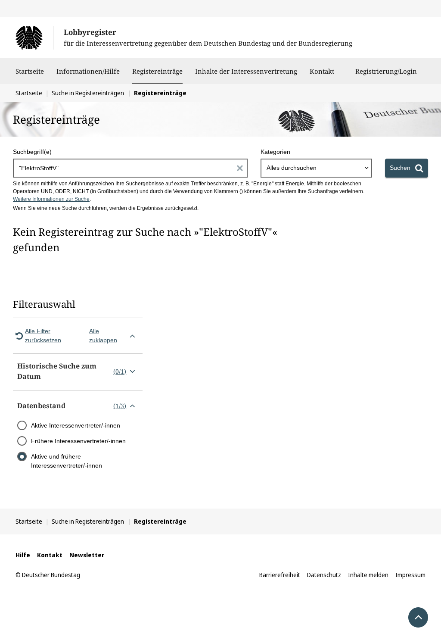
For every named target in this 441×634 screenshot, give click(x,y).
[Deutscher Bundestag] (34, 37)
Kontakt (322, 71)
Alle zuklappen (103, 336)
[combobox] (316, 168)
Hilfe (23, 555)
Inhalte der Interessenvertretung (246, 71)
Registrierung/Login (386, 71)
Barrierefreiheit (279, 575)
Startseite (30, 71)
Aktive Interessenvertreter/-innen (75, 425)
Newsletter (86, 555)
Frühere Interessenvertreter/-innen (78, 440)
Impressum (410, 575)
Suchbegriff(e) (32, 151)
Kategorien (275, 151)
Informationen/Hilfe (88, 71)
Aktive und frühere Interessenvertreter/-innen (66, 461)
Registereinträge (157, 70)
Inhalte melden (368, 575)
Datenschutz (324, 575)
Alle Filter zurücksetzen (43, 336)
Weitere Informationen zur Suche (51, 199)
